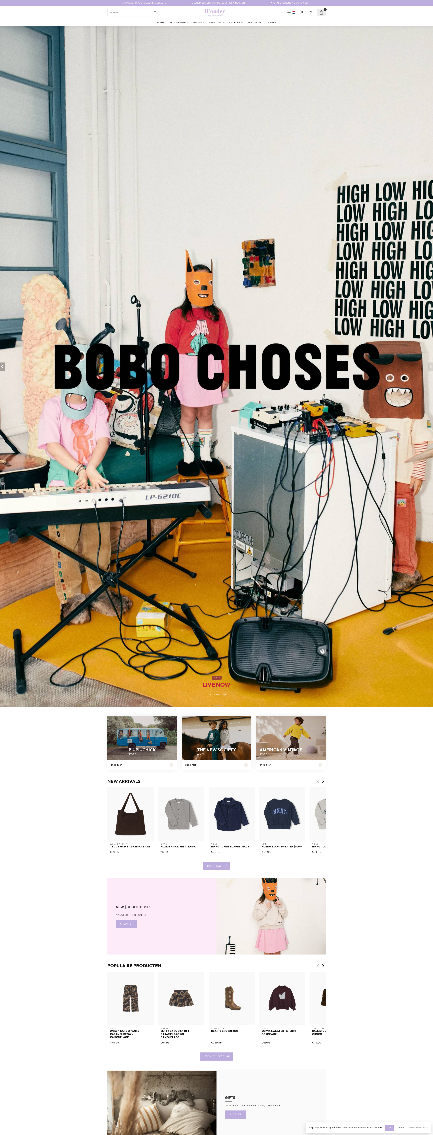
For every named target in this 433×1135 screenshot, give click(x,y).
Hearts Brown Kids (224, 1031)
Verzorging (255, 22)
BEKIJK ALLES (214, 865)
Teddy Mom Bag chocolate (130, 846)
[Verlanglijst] (310, 12)
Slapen (271, 22)
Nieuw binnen (177, 22)
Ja (390, 1127)
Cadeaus (235, 22)
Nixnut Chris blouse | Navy (230, 846)
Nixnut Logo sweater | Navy (282, 846)
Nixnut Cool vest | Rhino (178, 846)
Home (160, 22)
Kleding (197, 22)
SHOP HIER (126, 923)
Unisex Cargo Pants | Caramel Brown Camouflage (125, 1034)
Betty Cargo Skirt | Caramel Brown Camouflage (175, 1034)
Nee (401, 1127)
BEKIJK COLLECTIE (214, 1056)
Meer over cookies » (418, 1127)
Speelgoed (215, 22)
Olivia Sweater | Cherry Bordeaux (279, 1033)
